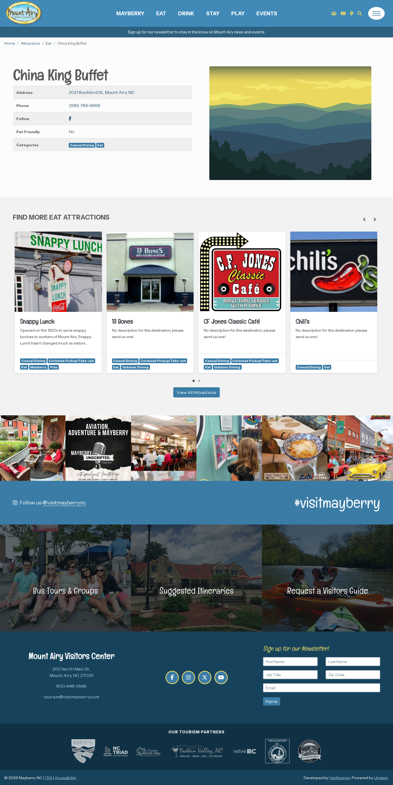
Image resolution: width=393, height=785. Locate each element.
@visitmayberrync (64, 502)
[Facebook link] (70, 118)
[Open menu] (376, 13)
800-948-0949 (71, 686)
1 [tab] (193, 381)
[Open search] (359, 13)
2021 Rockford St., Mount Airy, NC (102, 92)
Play (238, 13)
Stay (212, 13)
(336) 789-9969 (84, 105)
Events (266, 13)
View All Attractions (196, 392)
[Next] (374, 219)
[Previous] (364, 219)
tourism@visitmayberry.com (71, 696)
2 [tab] (199, 381)
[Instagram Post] (33, 448)
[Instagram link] (188, 677)
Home (9, 43)
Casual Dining (82, 145)
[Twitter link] (204, 677)
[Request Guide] (343, 13)
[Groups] (334, 13)
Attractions (30, 43)
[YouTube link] (221, 677)
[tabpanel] (58, 302)
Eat (161, 13)
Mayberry (130, 13)
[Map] (351, 13)
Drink (186, 13)
